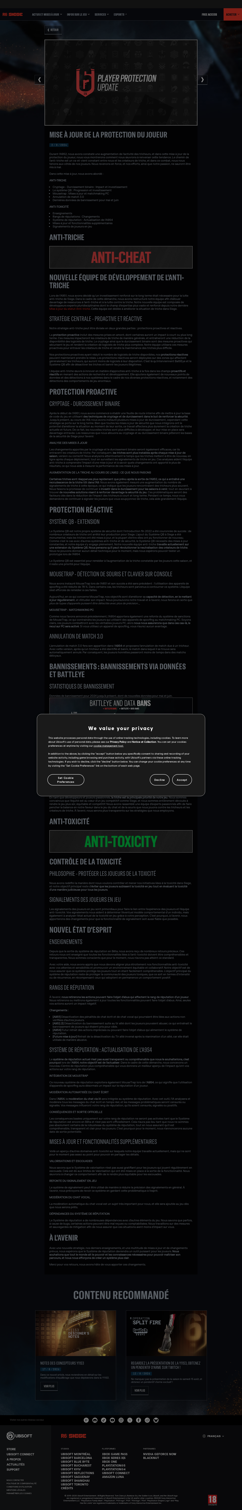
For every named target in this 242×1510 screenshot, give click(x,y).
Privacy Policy (118, 741)
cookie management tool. (109, 745)
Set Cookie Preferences (65, 779)
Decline (159, 779)
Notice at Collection (144, 741)
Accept (182, 779)
